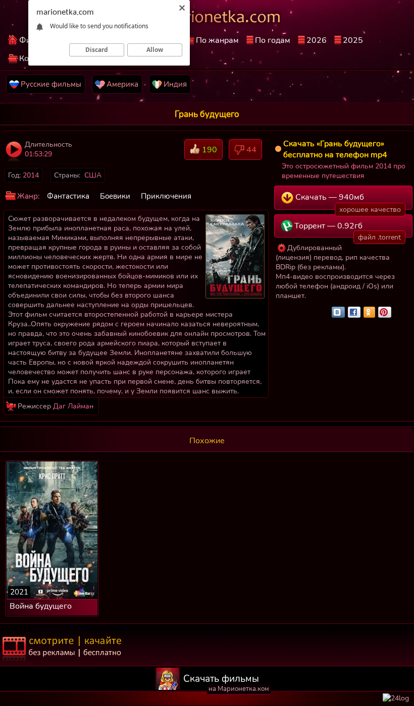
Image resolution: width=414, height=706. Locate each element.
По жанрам (217, 40)
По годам (272, 40)
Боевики (115, 196)
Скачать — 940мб (347, 201)
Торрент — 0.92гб (346, 229)
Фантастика (68, 196)
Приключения (166, 196)
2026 (316, 40)
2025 (353, 40)
